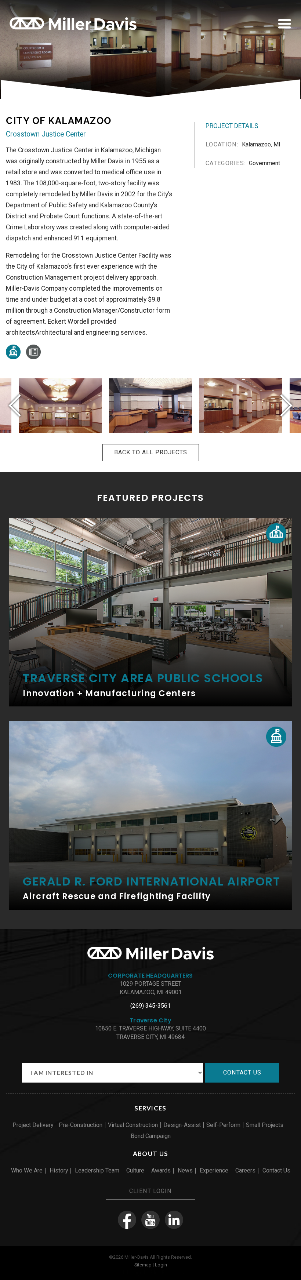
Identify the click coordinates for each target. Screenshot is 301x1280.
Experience (214, 1170)
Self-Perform (223, 1124)
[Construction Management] (33, 357)
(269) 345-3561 (150, 1005)
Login (161, 1265)
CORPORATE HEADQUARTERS (150, 975)
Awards (161, 1170)
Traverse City (150, 1020)
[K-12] (276, 533)
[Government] (13, 357)
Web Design (129, 1273)
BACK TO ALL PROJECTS (150, 452)
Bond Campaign (151, 1135)
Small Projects (264, 1124)
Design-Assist (182, 1124)
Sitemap (143, 1265)
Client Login (150, 1191)
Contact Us (276, 1170)
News (185, 1170)
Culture (135, 1170)
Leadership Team (97, 1170)
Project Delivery (32, 1124)
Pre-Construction (80, 1124)
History (59, 1170)
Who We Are (27, 1170)
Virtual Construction (133, 1124)
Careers (245, 1170)
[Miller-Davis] (73, 31)
